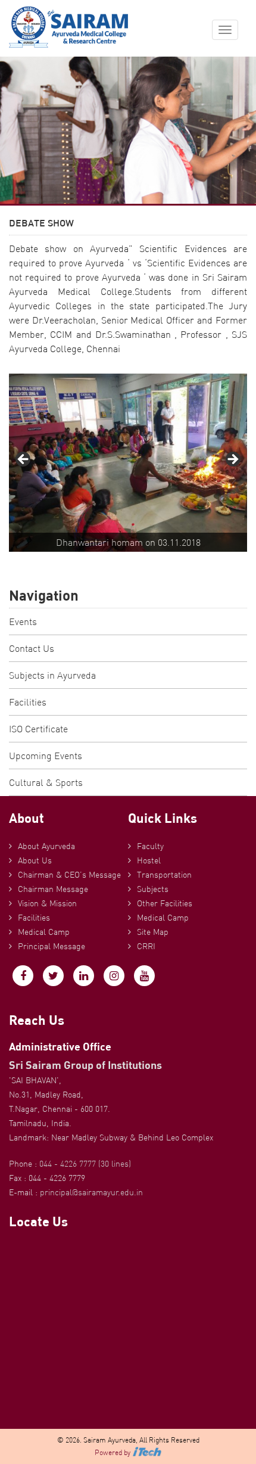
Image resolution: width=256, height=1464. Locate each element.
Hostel (149, 860)
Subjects (152, 889)
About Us (35, 860)
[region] (128, 463)
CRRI (146, 946)
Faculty (150, 846)
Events (23, 621)
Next (232, 460)
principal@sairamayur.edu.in (91, 1192)
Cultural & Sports (46, 782)
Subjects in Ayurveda (52, 675)
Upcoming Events (45, 755)
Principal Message (51, 946)
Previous (24, 460)
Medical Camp (44, 932)
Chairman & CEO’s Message (69, 874)
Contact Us (31, 648)
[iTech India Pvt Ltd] (147, 1452)
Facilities (27, 702)
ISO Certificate (38, 729)
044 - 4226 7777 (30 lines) (85, 1163)
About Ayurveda (46, 846)
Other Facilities (164, 903)
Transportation (164, 874)
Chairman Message (53, 889)
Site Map (152, 932)
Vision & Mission (47, 903)
